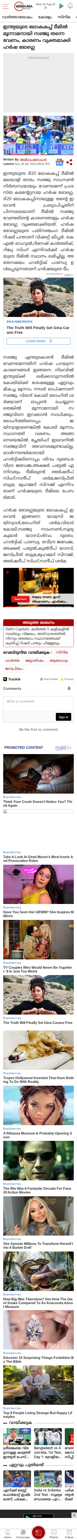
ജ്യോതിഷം (34, 661)
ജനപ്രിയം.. (14, 669)
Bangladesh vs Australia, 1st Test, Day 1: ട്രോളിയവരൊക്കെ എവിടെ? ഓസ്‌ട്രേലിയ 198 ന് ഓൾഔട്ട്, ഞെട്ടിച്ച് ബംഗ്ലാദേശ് (48, 1453)
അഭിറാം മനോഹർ (33, 160)
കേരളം (45, 17)
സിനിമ (64, 17)
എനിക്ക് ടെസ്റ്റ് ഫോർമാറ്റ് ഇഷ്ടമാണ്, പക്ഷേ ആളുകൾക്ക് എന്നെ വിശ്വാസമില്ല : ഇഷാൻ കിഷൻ (16, 1495)
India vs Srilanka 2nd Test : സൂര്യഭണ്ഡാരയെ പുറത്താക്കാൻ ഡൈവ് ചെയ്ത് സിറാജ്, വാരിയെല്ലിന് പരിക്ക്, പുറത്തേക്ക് (48, 1495)
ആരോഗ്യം (59, 661)
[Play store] (61, 5)
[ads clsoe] (74, 1515)
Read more (20, 598)
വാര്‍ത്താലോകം (17, 17)
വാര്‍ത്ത (12, 661)
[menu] (7, 6)
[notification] (70, 5)
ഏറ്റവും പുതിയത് (26, 1465)
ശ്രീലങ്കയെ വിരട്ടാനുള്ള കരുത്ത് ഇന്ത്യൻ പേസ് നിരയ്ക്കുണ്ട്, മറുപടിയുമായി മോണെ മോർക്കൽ (16, 1453)
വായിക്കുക (20, 1422)
